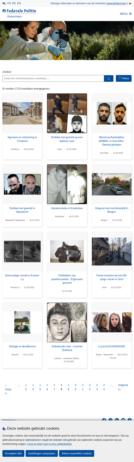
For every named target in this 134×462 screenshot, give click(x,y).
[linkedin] (117, 420)
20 (76, 389)
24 (104, 389)
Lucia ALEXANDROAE (111, 346)
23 (97, 389)
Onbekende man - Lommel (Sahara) (67, 348)
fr (9, 3)
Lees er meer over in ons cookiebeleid (49, 444)
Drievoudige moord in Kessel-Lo (22, 277)
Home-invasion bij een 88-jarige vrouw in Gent (111, 277)
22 (90, 389)
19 (69, 389)
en (19, 3)
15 (40, 389)
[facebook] (104, 420)
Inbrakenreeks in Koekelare (67, 208)
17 (54, 389)
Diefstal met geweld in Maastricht (22, 210)
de (14, 3)
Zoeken (6, 71)
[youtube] (123, 420)
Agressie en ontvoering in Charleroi (22, 139)
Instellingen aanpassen (41, 453)
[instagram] (110, 420)
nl (4, 3)
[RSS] (130, 420)
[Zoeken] (108, 78)
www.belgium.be (116, 3)
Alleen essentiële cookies (77, 453)
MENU (124, 13)
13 (26, 389)
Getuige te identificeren (22, 346)
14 (33, 389)
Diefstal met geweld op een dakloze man (67, 139)
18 (62, 389)
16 (47, 389)
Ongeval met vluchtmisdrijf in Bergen (111, 210)
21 (83, 389)
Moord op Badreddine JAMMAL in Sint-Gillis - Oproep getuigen (111, 141)
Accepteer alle (13, 453)
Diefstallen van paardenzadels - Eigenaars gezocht (67, 279)
